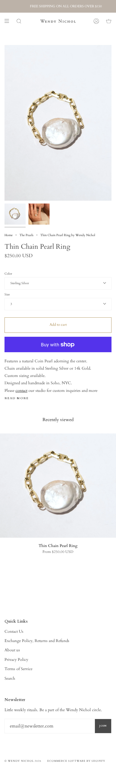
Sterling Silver (19, 283)
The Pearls (26, 235)
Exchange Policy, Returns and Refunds (37, 640)
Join (103, 725)
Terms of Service (18, 669)
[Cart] (108, 21)
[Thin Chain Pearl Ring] (58, 485)
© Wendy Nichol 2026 (23, 761)
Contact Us (14, 631)
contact (21, 390)
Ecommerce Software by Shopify (76, 761)
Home (9, 235)
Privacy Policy (16, 659)
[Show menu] (9, 21)
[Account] (96, 21)
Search (10, 678)
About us (12, 650)
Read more (17, 398)
